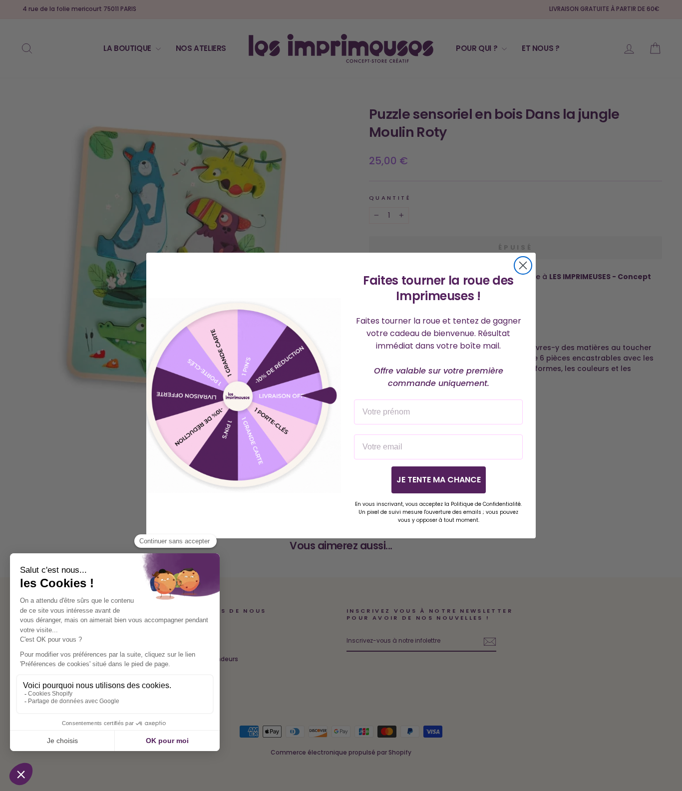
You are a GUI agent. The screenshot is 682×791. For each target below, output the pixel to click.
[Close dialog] (523, 265)
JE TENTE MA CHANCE (438, 479)
